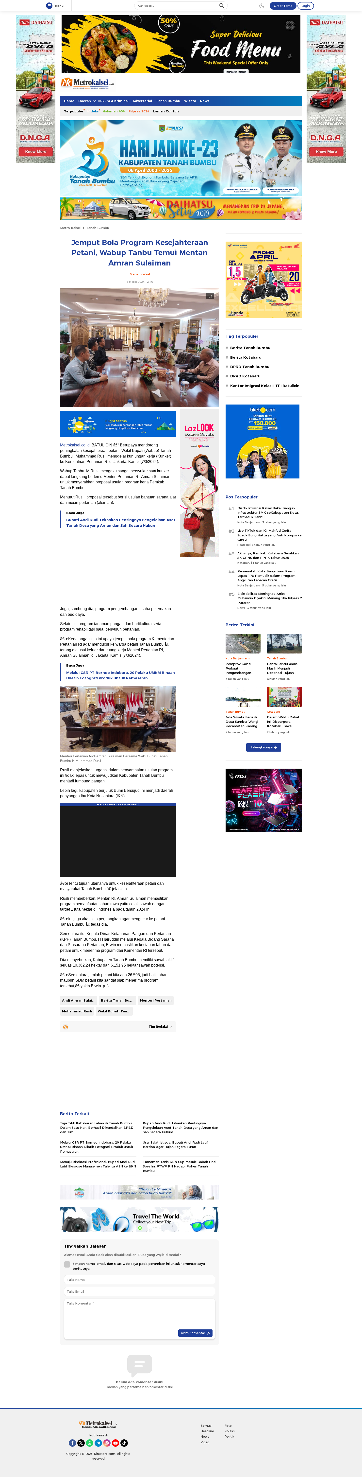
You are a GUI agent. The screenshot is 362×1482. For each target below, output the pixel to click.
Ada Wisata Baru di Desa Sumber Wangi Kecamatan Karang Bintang (242, 724)
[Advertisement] (118, 567)
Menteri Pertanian (156, 1000)
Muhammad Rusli (77, 1011)
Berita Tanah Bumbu (118, 1000)
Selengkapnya (261, 747)
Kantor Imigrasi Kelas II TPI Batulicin (264, 386)
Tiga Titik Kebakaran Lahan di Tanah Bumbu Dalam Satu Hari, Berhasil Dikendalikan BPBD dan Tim (96, 1127)
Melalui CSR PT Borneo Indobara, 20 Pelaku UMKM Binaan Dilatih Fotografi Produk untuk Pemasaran (120, 675)
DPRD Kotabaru (245, 376)
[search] (222, 5)
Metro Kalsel (70, 228)
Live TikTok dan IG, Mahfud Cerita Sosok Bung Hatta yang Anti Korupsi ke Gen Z (269, 535)
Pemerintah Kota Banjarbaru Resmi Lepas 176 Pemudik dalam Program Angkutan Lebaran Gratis (266, 575)
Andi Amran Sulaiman (79, 1000)
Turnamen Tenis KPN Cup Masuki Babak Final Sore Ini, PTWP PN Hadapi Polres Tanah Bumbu (179, 1166)
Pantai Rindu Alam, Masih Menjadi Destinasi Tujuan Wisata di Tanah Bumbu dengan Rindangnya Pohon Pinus (282, 677)
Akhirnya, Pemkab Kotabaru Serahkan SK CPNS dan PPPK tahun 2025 (268, 555)
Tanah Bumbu (97, 228)
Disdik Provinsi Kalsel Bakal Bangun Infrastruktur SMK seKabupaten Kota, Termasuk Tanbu (268, 512)
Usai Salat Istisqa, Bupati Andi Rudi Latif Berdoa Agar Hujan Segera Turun (175, 1144)
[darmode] (261, 5)
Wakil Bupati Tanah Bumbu (115, 1011)
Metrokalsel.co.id (75, 445)
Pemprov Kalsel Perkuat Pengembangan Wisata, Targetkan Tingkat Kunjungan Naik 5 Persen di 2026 (243, 675)
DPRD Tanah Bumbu (249, 367)
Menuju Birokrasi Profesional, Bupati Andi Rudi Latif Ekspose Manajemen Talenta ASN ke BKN (98, 1164)
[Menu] (50, 6)
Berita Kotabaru (246, 357)
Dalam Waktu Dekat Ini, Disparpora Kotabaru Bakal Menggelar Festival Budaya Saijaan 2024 (283, 726)
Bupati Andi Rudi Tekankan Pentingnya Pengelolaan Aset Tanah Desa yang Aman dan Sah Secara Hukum (121, 523)
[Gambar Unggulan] (139, 406)
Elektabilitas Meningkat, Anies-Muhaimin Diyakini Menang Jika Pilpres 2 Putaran (269, 598)
